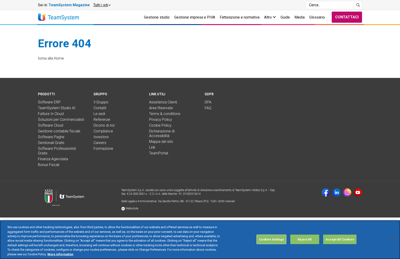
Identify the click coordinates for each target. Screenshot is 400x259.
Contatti (100, 108)
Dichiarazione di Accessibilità (162, 133)
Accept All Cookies (340, 239)
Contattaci (347, 17)
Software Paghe (51, 137)
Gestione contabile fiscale (59, 131)
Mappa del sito (161, 141)
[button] (101, 5)
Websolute (131, 208)
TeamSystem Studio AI (56, 108)
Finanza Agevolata (53, 159)
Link (152, 147)
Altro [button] (268, 17)
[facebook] (326, 192)
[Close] (393, 239)
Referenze (102, 119)
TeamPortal (158, 153)
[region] (200, 239)
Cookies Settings (271, 239)
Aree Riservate (161, 108)
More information (60, 254)
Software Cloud (50, 125)
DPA (208, 102)
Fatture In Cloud (51, 114)
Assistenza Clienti (163, 102)
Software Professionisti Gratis (57, 150)
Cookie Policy (160, 125)
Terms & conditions (164, 114)
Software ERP (49, 102)
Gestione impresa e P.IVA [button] (194, 17)
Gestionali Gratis (51, 143)
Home (59, 58)
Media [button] (299, 17)
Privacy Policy (160, 119)
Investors (101, 137)
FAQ (208, 108)
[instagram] (347, 192)
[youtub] (358, 192)
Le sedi (99, 114)
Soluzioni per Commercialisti (61, 119)
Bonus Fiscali (48, 165)
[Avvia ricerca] (358, 5)
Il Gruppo (101, 102)
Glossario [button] (317, 17)
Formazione (103, 148)
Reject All (305, 239)
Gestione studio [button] (157, 17)
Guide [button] (285, 17)
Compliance (103, 131)
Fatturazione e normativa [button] (239, 17)
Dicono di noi (104, 125)
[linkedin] (336, 192)
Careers (100, 143)
